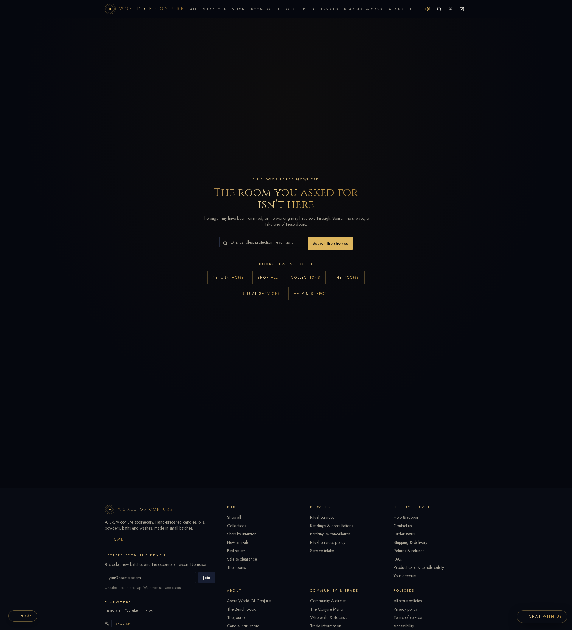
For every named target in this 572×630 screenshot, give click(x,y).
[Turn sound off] (427, 9)
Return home (228, 277)
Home (117, 539)
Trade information (325, 626)
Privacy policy (405, 609)
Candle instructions (243, 626)
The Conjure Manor (327, 609)
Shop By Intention (224, 9)
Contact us (403, 526)
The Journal (237, 617)
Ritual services (261, 293)
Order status (404, 534)
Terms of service (408, 617)
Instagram (112, 610)
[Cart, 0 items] (461, 9)
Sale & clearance (242, 559)
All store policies (408, 601)
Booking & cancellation (330, 534)
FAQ (398, 559)
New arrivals (237, 542)
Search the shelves (330, 243)
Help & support (311, 293)
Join (206, 578)
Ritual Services (320, 9)
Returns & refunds (409, 551)
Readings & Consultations (374, 9)
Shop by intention (242, 534)
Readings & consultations (331, 526)
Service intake (322, 551)
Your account (405, 576)
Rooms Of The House (274, 9)
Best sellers (236, 551)
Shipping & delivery (410, 542)
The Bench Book (241, 609)
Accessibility (404, 626)
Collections (306, 277)
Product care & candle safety (419, 567)
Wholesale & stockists (328, 617)
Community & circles (328, 601)
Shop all (267, 277)
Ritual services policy (327, 542)
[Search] (439, 9)
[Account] (450, 9)
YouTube (131, 610)
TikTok (147, 610)
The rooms (346, 277)
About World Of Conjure (249, 601)
